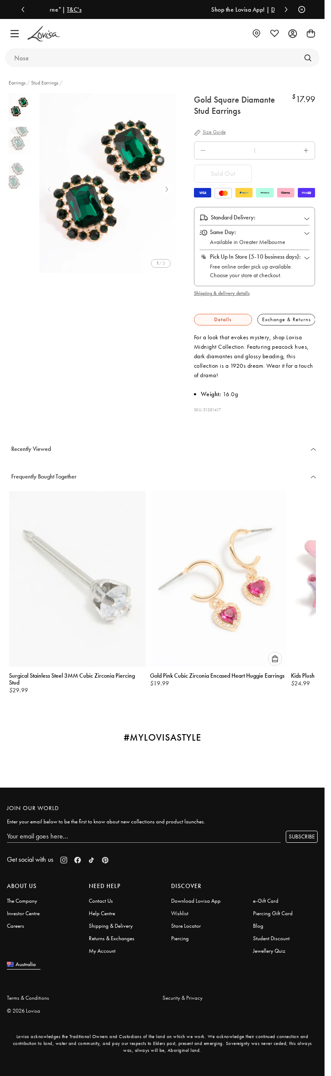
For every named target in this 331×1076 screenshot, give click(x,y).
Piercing (180, 934)
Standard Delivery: (233, 217)
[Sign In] (292, 33)
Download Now (240, 9)
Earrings (18, 82)
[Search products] (308, 58)
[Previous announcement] (25, 9)
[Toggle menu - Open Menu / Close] (14, 33)
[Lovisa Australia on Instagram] (63, 856)
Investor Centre (23, 909)
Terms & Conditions (28, 994)
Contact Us (101, 897)
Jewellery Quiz (269, 947)
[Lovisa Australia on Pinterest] (105, 856)
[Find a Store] (256, 33)
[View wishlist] (274, 33)
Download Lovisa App (196, 897)
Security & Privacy (182, 994)
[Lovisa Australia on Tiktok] (91, 856)
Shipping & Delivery (111, 922)
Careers (15, 922)
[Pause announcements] (299, 9)
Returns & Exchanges (111, 934)
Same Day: (223, 231)
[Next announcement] (284, 9)
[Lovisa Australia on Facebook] (77, 856)
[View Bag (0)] (310, 33)
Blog (258, 922)
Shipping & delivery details (222, 293)
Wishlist (179, 909)
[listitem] (109, 183)
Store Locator (186, 922)
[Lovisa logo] (44, 34)
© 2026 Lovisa (23, 1006)
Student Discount (271, 934)
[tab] (223, 319)
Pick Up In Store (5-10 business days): (255, 256)
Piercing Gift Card (273, 909)
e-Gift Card (265, 897)
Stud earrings (44, 82)
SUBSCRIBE (302, 833)
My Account (102, 947)
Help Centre (102, 909)
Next (166, 189)
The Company (22, 897)
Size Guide (214, 132)
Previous (49, 189)
